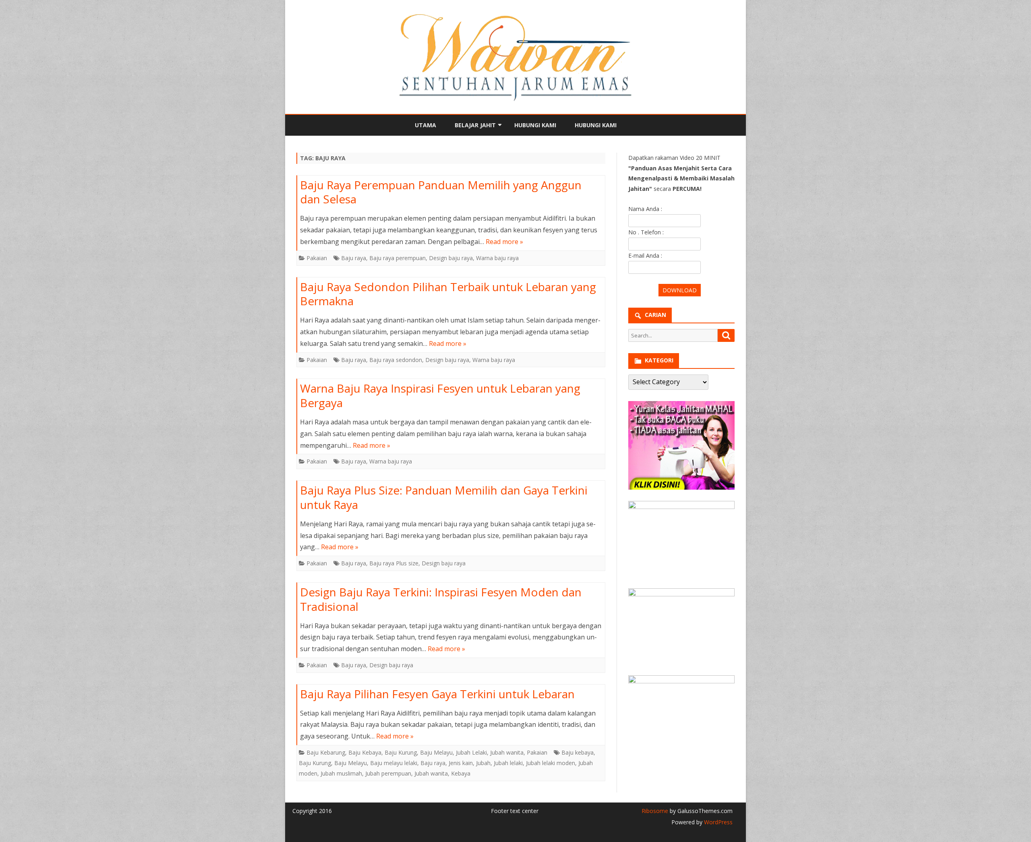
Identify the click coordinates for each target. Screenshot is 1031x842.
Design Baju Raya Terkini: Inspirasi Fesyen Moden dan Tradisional (441, 599)
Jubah (483, 763)
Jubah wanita (507, 752)
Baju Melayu (436, 752)
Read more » (504, 241)
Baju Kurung (401, 752)
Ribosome (655, 811)
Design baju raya (451, 258)
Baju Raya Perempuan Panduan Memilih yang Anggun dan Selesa (441, 192)
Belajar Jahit (475, 125)
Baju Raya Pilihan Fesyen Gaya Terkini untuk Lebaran (437, 693)
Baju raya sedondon (395, 360)
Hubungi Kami (535, 125)
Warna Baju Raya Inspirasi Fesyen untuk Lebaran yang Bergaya (440, 395)
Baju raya (353, 258)
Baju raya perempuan (397, 258)
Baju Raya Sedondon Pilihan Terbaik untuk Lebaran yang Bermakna (448, 294)
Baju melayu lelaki (393, 763)
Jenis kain (461, 763)
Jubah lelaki (508, 763)
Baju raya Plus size (393, 563)
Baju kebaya (577, 752)
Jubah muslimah (341, 773)
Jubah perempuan (388, 773)
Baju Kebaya (364, 752)
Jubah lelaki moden (550, 763)
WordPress (717, 822)
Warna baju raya (497, 258)
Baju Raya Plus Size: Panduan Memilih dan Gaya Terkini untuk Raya (444, 497)
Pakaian (316, 258)
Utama (425, 125)
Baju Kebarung (325, 752)
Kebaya (460, 773)
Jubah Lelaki (471, 752)
